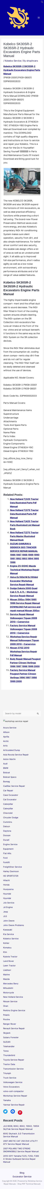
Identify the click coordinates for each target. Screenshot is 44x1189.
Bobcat (6, 772)
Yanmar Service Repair (14, 1105)
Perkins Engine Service (14, 1010)
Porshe (6, 1019)
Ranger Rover (9, 1024)
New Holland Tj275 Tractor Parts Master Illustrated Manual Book (24, 536)
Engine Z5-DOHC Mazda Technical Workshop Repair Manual (24, 570)
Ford (5, 858)
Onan (5, 1006)
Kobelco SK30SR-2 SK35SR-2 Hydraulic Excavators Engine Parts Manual (21, 70)
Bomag (6, 781)
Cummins (7, 822)
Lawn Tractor (9, 965)
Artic (5, 745)
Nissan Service (10, 1001)
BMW (5, 768)
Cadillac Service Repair (14, 786)
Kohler (6, 943)
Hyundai (7, 894)
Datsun (6, 826)
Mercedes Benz (10, 983)
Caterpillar (8, 804)
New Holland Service (13, 997)
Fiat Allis (7, 853)
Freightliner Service (12, 867)
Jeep (5, 912)
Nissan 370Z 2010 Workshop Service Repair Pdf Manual (23, 651)
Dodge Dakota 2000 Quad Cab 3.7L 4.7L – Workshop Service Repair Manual (24, 592)
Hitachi (6, 880)
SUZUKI (6, 1042)
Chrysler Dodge (10, 817)
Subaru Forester (11, 1037)
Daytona (7, 831)
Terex (6, 1051)
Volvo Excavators (11, 1087)
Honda (6, 885)
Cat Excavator (9, 799)
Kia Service (8, 934)
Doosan (7, 835)
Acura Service (9, 727)
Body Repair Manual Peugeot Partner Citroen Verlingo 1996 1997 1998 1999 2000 (25, 663)
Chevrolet (8, 813)
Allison (6, 732)
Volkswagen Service (12, 1082)
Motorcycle (8, 992)
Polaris (6, 1015)
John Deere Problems (13, 925)
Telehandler (9, 1046)
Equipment (8, 849)
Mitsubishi (8, 988)
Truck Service (9, 1078)
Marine (6, 974)
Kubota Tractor (10, 956)
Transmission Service (13, 1069)
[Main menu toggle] (39, 17)
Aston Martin (9, 759)
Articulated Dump (11, 750)
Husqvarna (8, 889)
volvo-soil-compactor (13, 1091)
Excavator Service (22, 1176)
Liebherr (7, 970)
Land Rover (8, 961)
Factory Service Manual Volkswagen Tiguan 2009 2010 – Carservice (23, 629)
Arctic (6, 741)
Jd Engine (8, 907)
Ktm (5, 952)
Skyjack (6, 1033)
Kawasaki (7, 929)
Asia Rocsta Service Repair (16, 754)
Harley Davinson (11, 871)
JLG (5, 916)
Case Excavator (10, 795)
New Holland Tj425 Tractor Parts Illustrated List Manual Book (25, 525)
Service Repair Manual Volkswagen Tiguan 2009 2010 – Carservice (23, 618)
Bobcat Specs (9, 777)
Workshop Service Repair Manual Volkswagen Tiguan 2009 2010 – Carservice (24, 640)
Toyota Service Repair (13, 1060)
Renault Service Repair (14, 1028)
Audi (5, 763)
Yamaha (7, 1100)
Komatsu (7, 947)
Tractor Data (9, 1064)
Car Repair (8, 790)
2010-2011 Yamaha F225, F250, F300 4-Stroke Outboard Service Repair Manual (21, 1159)
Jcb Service (8, 903)
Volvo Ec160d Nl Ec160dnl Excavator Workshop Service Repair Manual (24, 581)
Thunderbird (9, 1055)
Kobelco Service (13, 60)
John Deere (8, 920)
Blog (22, 1172)
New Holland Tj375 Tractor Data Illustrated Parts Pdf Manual (24, 514)
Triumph (7, 1073)
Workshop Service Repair (15, 1096)
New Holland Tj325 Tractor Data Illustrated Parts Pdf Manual (24, 503)
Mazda (6, 979)
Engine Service (10, 844)
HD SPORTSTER (10, 876)
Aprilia (6, 736)
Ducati (6, 840)
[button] (42, 2)
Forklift (6, 862)
